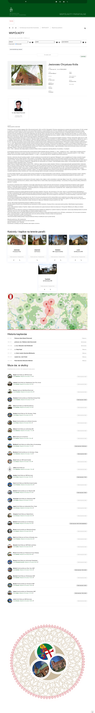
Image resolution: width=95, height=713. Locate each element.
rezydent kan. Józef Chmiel (20, 357)
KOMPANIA (85, 329)
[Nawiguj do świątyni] (13, 260)
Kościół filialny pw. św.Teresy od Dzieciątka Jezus (25, 537)
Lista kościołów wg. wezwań (16, 49)
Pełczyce (18, 508)
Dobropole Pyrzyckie (20, 562)
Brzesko (17, 446)
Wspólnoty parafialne (57, 27)
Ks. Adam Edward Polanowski (18, 114)
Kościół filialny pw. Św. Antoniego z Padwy (24, 413)
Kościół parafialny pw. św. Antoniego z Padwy (25, 452)
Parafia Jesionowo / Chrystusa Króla (17, 256)
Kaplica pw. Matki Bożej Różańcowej (23, 390)
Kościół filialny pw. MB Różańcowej (22, 374)
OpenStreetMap (81, 329)
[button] (46, 304)
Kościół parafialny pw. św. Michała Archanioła (25, 421)
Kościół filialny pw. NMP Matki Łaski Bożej (24, 545)
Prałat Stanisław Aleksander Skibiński (23, 360)
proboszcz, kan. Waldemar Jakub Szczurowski (25, 342)
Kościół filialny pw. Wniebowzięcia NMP (24, 576)
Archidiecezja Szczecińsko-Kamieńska (27, 11)
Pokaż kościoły (12, 44)
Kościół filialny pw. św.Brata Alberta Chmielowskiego (27, 444)
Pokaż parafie (19, 44)
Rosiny (17, 415)
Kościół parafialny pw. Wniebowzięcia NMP (24, 591)
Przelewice (18, 391)
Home (16, 28)
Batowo (17, 438)
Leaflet (77, 329)
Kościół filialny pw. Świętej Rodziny (23, 514)
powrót (9, 28)
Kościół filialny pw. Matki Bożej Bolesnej (23, 405)
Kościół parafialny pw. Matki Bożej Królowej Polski (26, 398)
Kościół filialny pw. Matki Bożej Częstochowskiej (25, 483)
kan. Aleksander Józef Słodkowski (23, 345)
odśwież (13, 28)
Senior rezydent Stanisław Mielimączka (24, 353)
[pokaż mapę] (30, 42)
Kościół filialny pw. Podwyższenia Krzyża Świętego (26, 552)
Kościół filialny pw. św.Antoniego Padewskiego (25, 560)
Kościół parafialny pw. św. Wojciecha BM (24, 491)
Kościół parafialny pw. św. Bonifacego (23, 521)
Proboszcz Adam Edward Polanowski (23, 338)
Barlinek (50, 84)
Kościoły (11, 21)
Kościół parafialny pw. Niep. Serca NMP (24, 568)
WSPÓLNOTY (45, 27)
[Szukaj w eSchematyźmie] (85, 28)
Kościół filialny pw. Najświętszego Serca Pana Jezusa (27, 382)
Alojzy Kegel (18, 349)
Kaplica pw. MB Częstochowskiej (22, 460)
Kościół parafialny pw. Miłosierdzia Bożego (24, 529)
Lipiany (17, 546)
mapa (47, 311)
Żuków (17, 500)
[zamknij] (83, 56)
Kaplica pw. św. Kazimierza (20, 436)
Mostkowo (18, 376)
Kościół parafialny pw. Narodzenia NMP (23, 583)
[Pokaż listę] (32, 42)
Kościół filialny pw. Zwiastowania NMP (24, 498)
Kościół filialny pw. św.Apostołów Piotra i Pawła (25, 506)
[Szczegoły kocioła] (24, 236)
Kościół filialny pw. (19, 467)
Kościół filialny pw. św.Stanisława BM (23, 429)
